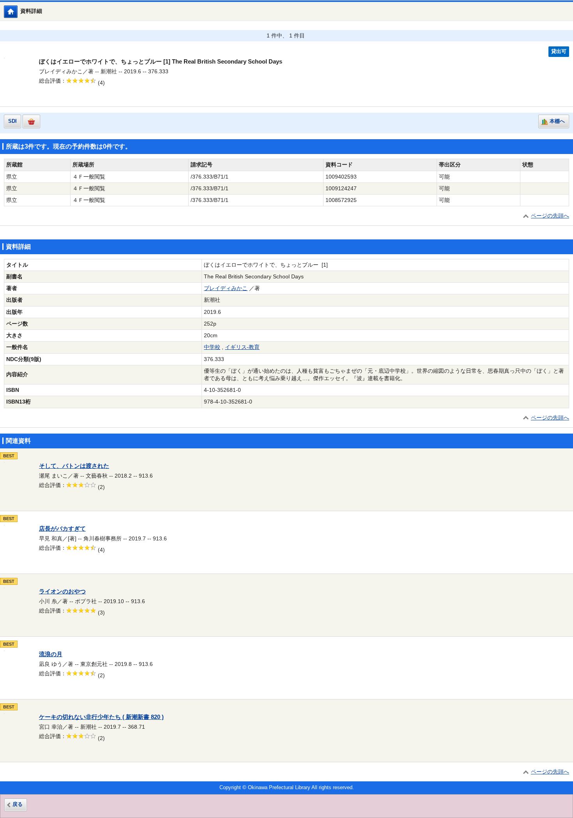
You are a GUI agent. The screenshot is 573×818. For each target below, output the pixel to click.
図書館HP (17, 11)
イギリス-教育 (242, 347)
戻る (17, 804)
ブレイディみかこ (226, 288)
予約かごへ (31, 121)
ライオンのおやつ (62, 591)
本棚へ (557, 121)
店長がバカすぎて (62, 529)
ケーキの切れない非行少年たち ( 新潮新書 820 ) (101, 717)
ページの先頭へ (550, 216)
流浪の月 (50, 654)
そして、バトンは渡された (74, 466)
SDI (12, 121)
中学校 (212, 347)
